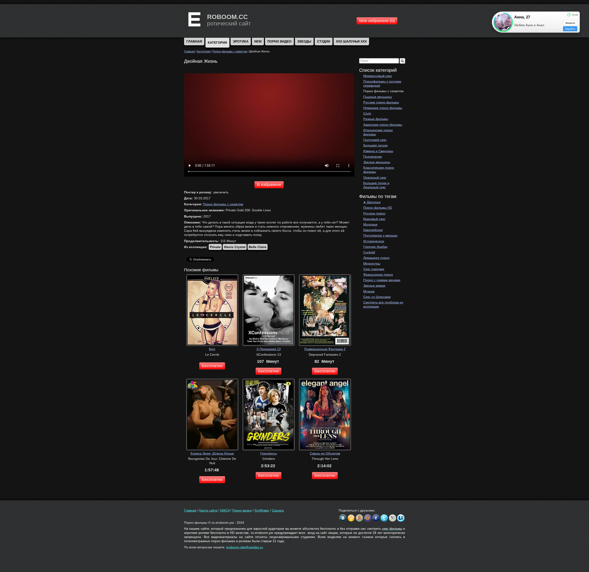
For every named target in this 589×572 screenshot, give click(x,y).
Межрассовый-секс (377, 76)
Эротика (240, 41)
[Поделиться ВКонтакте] (342, 518)
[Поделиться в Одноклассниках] (351, 518)
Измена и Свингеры (378, 151)
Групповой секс (375, 140)
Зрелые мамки (374, 285)
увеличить (220, 192)
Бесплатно (212, 365)
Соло (367, 113)
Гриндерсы (268, 453)
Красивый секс (374, 219)
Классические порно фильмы (378, 170)
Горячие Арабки (375, 247)
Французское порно (378, 274)
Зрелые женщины (376, 162)
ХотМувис (261, 510)
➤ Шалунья (372, 202)
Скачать (278, 510)
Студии (323, 41)
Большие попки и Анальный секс (376, 185)
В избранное (269, 184)
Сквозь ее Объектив (325, 453)
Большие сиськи (375, 145)
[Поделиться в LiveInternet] (400, 518)
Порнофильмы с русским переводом (382, 83)
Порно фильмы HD (377, 207)
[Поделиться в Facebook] (376, 518)
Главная (190, 510)
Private (215, 247)
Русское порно (374, 213)
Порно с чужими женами (381, 280)
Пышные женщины (377, 97)
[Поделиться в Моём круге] (359, 518)
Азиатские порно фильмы (382, 124)
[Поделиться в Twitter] (384, 518)
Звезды (304, 41)
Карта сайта (208, 510)
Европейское (373, 230)
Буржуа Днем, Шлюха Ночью (212, 453)
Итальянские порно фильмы (378, 132)
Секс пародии (373, 269)
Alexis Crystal (234, 247)
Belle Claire (257, 247)
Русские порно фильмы (381, 102)
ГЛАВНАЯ (194, 41)
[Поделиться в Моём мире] (367, 518)
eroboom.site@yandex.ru (244, 547)
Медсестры (371, 263)
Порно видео (279, 41)
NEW (258, 41)
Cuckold (369, 252)
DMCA (224, 510)
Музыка (369, 291)
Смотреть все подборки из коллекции (383, 304)
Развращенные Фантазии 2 (325, 349)
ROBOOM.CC (227, 16)
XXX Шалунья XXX (351, 41)
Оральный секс (374, 177)
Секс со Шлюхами (377, 297)
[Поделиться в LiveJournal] (392, 518)
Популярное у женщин (380, 235)
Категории (217, 42)
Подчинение (372, 156)
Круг (212, 349)
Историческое (373, 241)
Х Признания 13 (269, 349)
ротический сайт (229, 23)
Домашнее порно (376, 258)
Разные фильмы (375, 119)
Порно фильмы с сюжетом (383, 91)
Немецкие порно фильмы (382, 108)
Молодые (370, 224)
